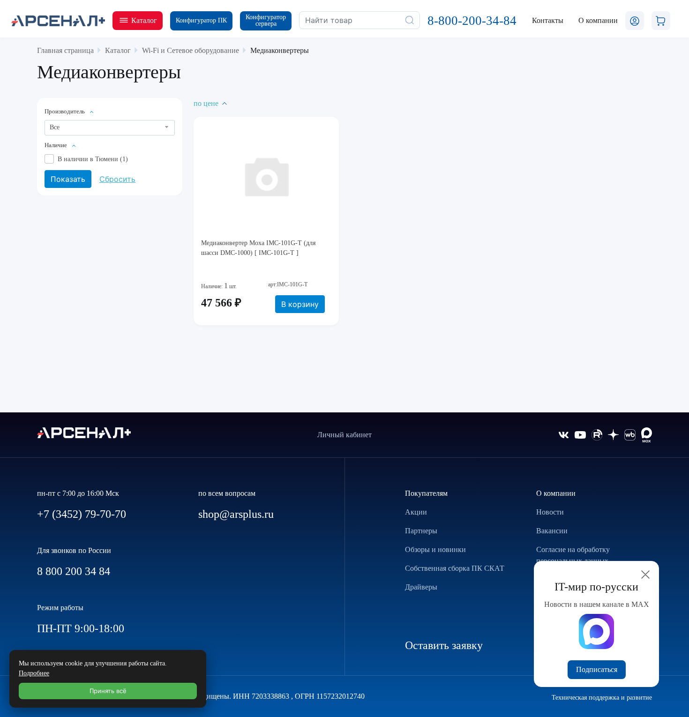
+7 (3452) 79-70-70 (81, 514)
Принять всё (108, 691)
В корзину (300, 304)
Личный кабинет (344, 435)
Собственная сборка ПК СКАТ (454, 568)
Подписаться (596, 669)
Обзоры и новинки (435, 549)
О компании (556, 493)
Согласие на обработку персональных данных (573, 555)
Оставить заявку (444, 645)
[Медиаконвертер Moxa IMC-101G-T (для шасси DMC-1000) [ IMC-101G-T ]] (266, 175)
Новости (550, 512)
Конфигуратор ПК (201, 20)
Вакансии (552, 531)
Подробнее (34, 673)
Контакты (547, 20)
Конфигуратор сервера (266, 20)
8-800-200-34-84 (472, 21)
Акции (416, 512)
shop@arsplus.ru (236, 514)
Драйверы (421, 587)
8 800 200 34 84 (73, 571)
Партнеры (421, 531)
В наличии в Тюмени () (93, 159)
